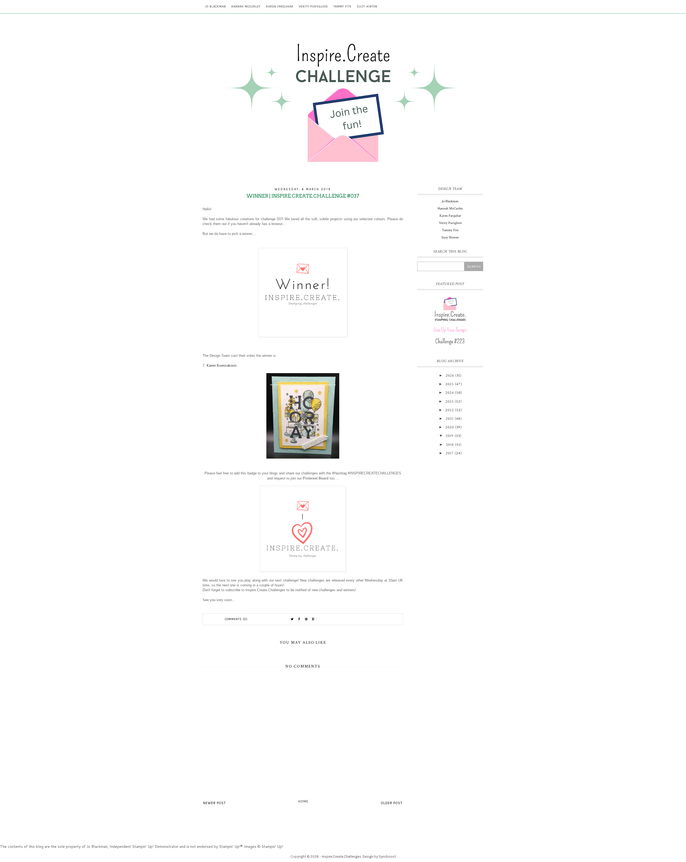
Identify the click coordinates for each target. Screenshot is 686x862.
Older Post (391, 803)
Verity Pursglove (313, 6)
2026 (450, 375)
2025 (449, 384)
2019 (450, 435)
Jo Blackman (215, 6)
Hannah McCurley (246, 6)
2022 (449, 410)
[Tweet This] (292, 619)
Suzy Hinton (367, 6)
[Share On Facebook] (299, 619)
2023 (449, 401)
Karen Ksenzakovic (222, 365)
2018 (450, 444)
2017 (450, 453)
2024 (449, 392)
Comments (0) (236, 619)
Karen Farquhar (279, 6)
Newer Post (214, 803)
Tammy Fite (342, 6)
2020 (449, 427)
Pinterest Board (316, 478)
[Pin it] (306, 619)
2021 (450, 418)
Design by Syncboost (379, 856)
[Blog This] (313, 619)
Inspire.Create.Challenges (341, 856)
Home (303, 801)
